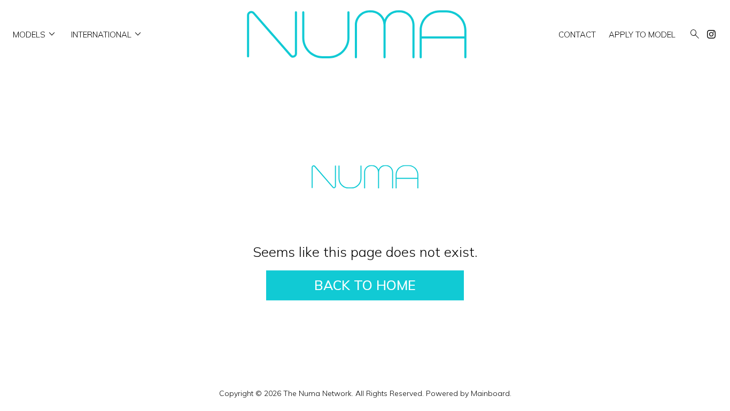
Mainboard (490, 393)
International (107, 34)
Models (35, 34)
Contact (577, 35)
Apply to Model (642, 35)
